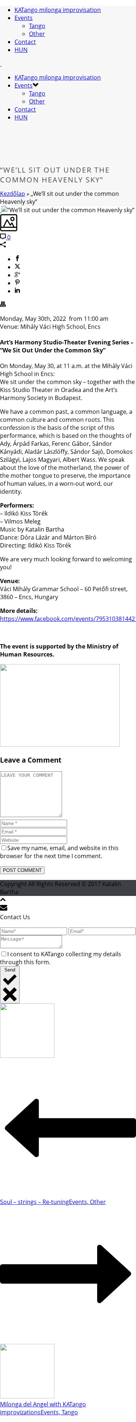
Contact (25, 42)
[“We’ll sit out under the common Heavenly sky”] (0, 210)
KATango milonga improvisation (58, 10)
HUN (21, 50)
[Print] (3, 305)
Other (37, 34)
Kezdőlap (12, 194)
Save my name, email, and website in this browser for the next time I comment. (59, 852)
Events (24, 18)
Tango (37, 26)
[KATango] (0, 64)
